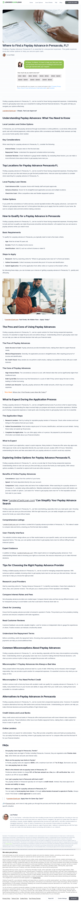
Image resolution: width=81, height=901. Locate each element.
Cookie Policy (36, 877)
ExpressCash (10, 803)
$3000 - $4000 (35, 80)
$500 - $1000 (33, 76)
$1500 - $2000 (55, 76)
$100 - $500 (22, 76)
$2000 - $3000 (23, 80)
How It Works (49, 2)
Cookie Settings (62, 898)
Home (31, 2)
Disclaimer (51, 88)
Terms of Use (24, 88)
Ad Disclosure (32, 88)
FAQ (56, 2)
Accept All (73, 898)
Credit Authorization (41, 88)
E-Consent (53, 86)
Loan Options (39, 2)
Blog (61, 2)
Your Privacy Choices (35, 898)
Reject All (50, 898)
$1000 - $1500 (44, 76)
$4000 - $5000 (47, 80)
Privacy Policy (8, 843)
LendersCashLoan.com (22, 500)
